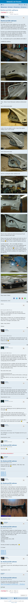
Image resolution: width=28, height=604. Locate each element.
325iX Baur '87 (3, 474)
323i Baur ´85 (3, 473)
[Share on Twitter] (17, 298)
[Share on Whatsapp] (25, 298)
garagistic (3, 573)
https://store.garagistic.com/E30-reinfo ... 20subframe (13, 584)
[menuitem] (2, 5)
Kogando (5, 440)
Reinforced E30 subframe (9, 10)
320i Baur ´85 (3, 471)
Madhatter (7, 400)
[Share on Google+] (22, 298)
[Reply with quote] (24, 17)
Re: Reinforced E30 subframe (9, 445)
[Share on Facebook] (14, 298)
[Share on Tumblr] (19, 298)
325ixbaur (6, 456)
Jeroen (6, 16)
